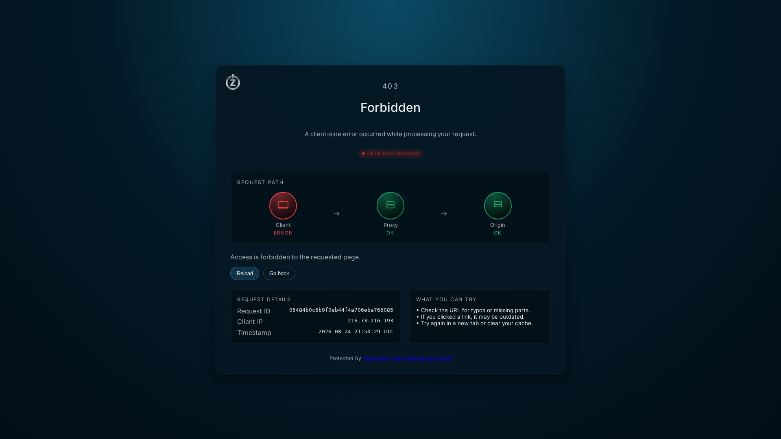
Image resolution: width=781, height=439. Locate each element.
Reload (245, 273)
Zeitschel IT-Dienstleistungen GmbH (407, 358)
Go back (279, 273)
